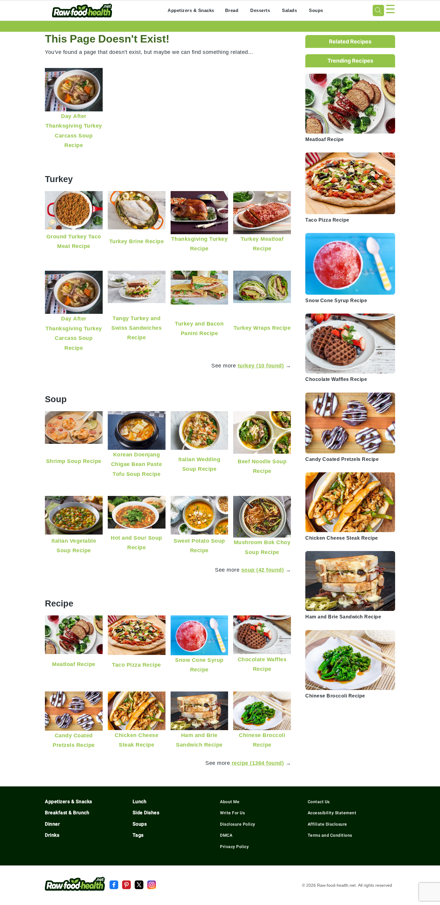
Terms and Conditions (330, 835)
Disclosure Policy (237, 824)
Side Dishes (146, 812)
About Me (229, 801)
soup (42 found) (262, 569)
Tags (138, 835)
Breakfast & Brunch (67, 812)
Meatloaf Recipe (73, 664)
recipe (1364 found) (258, 763)
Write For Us (232, 812)
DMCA (226, 835)
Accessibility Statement (332, 812)
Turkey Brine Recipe (136, 241)
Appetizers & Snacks (191, 10)
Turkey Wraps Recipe (262, 328)
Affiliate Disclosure (327, 824)
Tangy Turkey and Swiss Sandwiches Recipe (136, 327)
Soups (316, 10)
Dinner (52, 824)
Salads (289, 10)
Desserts (260, 10)
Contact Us (319, 801)
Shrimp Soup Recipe (73, 461)
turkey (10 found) (261, 365)
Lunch (140, 801)
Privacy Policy (234, 846)
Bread (232, 10)
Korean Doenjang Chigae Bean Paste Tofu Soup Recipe (136, 464)
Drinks (52, 835)
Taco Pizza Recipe (136, 664)
